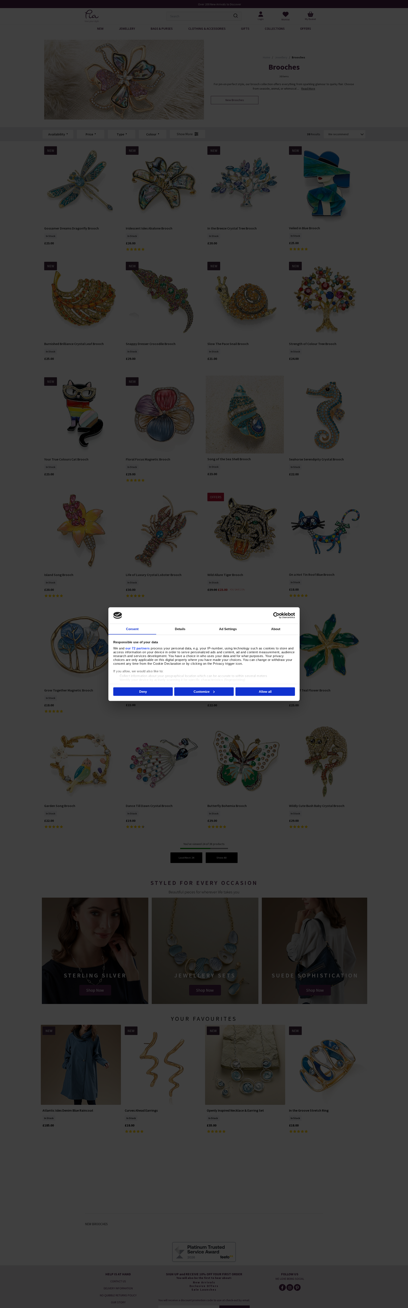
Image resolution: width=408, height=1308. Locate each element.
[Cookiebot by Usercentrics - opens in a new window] (276, 615)
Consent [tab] (132, 629)
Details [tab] (180, 629)
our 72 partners (137, 648)
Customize (202, 691)
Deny (143, 691)
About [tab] (275, 629)
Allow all (265, 691)
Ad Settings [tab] (228, 629)
